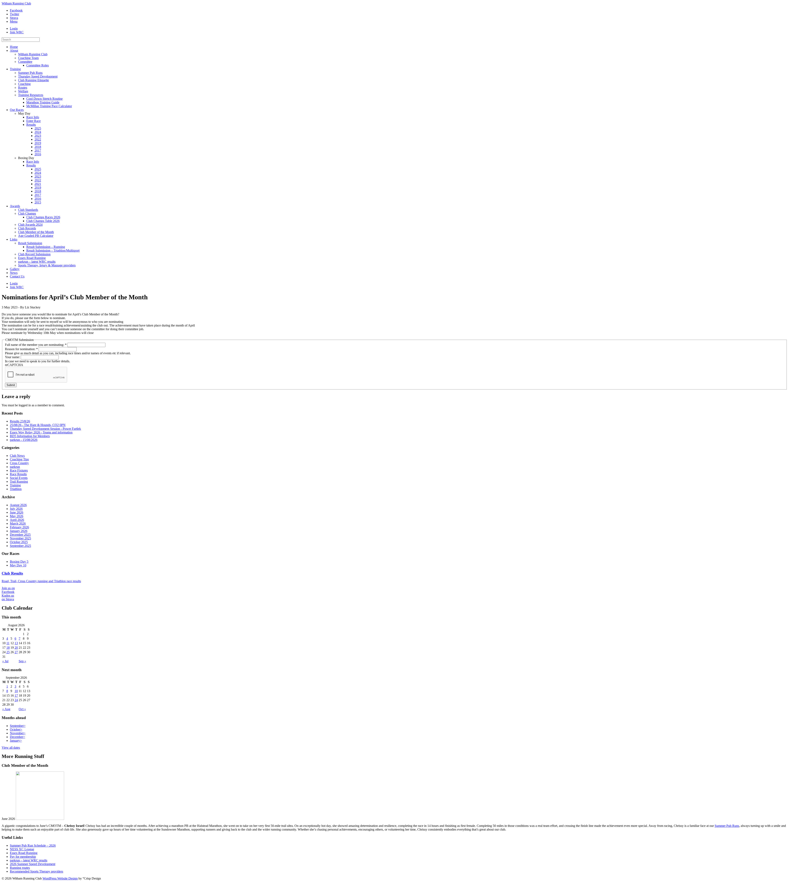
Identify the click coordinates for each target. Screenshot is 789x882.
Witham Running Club (16, 3)
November (17, 733)
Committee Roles (37, 65)
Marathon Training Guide (42, 102)
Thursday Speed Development (38, 76)
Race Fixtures (19, 470)
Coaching (24, 84)
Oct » (22, 709)
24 (16, 700)
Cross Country (19, 463)
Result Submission (30, 243)
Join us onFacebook (8, 590)
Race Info (32, 117)
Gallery (15, 269)
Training (15, 69)
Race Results (18, 474)
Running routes (20, 867)
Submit (11, 385)
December (17, 737)
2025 (38, 128)
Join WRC (17, 32)
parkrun (15, 466)
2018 (38, 147)
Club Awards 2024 (30, 224)
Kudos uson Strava (8, 597)
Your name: (13, 357)
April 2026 (17, 520)
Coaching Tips (19, 459)
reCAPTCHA (14, 365)
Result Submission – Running (45, 247)
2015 (38, 202)
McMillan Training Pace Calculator (49, 106)
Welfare (23, 91)
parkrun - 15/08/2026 (23, 440)
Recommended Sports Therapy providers (36, 871)
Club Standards (28, 209)
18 (8, 647)
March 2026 (18, 523)
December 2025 (20, 534)
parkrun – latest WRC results (36, 261)
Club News (17, 455)
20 (16, 647)
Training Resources (30, 95)
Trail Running (19, 481)
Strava (14, 18)
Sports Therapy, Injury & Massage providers (47, 265)
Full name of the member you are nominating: (36, 344)
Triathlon (16, 489)
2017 (38, 150)
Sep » (22, 661)
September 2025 (20, 545)
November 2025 (20, 538)
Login (14, 28)
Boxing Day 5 (19, 561)
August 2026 (18, 505)
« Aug (6, 709)
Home (14, 47)
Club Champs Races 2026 (43, 217)
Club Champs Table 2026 (43, 221)
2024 (38, 132)
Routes (22, 87)
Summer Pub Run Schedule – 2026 (33, 845)
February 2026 (19, 527)
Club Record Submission (34, 254)
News (13, 272)
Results (31, 124)
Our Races (17, 110)
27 (16, 652)
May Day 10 (18, 565)
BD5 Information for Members (30, 436)
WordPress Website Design (60, 878)
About (14, 50)
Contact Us (17, 276)
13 (16, 643)
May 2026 (16, 516)
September (17, 725)
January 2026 (18, 531)
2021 (38, 184)
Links (13, 239)
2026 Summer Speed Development (32, 864)
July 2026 (16, 508)
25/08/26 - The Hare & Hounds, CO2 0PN (38, 425)
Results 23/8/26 (20, 421)
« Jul (5, 661)
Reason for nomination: (21, 349)
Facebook (16, 10)
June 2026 (16, 512)
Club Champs (27, 213)
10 (16, 691)
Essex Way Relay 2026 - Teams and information (41, 432)
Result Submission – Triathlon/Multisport (53, 250)
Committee (25, 61)
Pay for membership (23, 856)
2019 (38, 143)
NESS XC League (22, 849)
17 (16, 695)
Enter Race (33, 121)
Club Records (27, 228)
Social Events (19, 478)
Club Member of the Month (36, 232)
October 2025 (19, 542)
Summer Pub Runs (30, 72)
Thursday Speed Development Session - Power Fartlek (45, 428)
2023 (38, 135)
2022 (38, 139)
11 (7, 643)
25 (8, 652)
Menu (13, 21)
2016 (38, 154)
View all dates (11, 747)
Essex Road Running (32, 258)
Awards (15, 206)
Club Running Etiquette (33, 80)
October (16, 729)
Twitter (14, 14)
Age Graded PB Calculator (35, 235)
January (16, 740)
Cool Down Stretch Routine (44, 98)
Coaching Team (28, 58)
